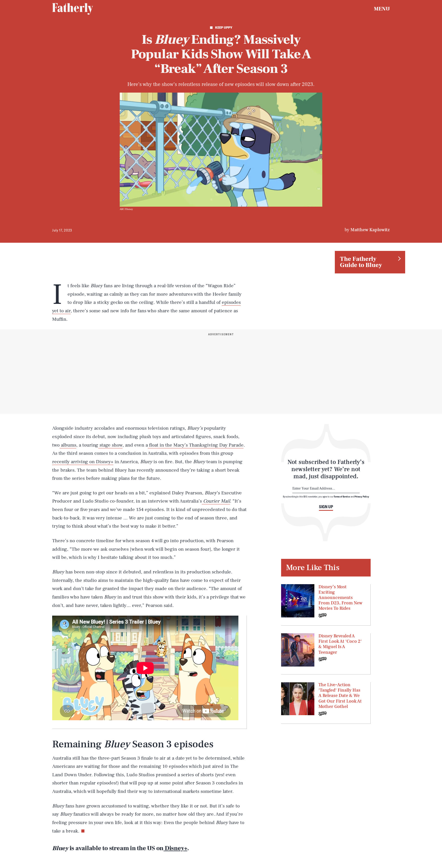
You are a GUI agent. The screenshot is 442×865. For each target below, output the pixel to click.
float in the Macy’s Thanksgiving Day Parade (196, 445)
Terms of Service (342, 496)
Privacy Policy (362, 496)
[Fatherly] (72, 9)
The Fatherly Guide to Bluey (361, 262)
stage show (110, 445)
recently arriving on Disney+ (82, 462)
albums (68, 445)
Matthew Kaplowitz (370, 230)
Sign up (326, 506)
